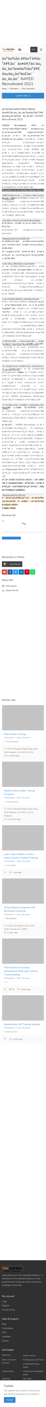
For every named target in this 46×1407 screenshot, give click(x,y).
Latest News (8, 1371)
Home (4, 88)
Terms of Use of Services (9, 1361)
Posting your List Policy (33, 1359)
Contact (5, 1340)
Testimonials (7, 1328)
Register (6, 1305)
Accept (10, 1399)
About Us (6, 1355)
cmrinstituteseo (12, 741)
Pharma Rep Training (15, 734)
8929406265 (11, 918)
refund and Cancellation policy (33, 1373)
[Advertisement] (23, 23)
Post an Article (8, 1309)
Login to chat (22, 95)
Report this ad (11, 590)
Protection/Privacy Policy (31, 1366)
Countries (6, 1378)
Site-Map (27, 1378)
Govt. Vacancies (28, 88)
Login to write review (11, 538)
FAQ (4, 1332)
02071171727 (12, 1032)
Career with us (29, 1355)
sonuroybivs (11, 865)
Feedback (6, 1336)
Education (14, 88)
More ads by (11, 586)
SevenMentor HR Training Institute (22, 1024)
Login (4, 1301)
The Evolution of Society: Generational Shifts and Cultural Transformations (20, 971)
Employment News (14, 469)
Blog (4, 1324)
